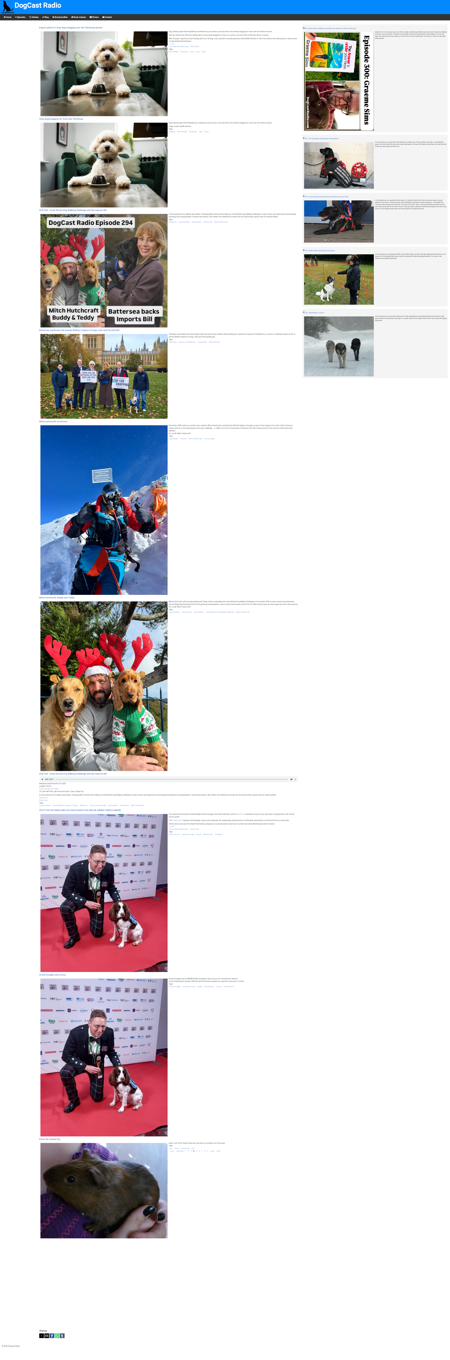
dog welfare (196, 222)
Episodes (21, 17)
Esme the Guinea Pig (49, 1139)
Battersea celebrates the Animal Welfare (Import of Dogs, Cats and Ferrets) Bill (79, 330)
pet (193, 1148)
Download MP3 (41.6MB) (48, 789)
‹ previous (179, 1151)
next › (213, 1151)
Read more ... (44, 798)
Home (8, 17)
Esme (177, 1148)
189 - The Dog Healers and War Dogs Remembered (321, 138)
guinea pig (185, 1148)
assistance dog (188, 834)
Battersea (172, 222)
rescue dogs (209, 439)
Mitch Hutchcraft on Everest (53, 421)
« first (172, 1151)
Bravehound (241, 814)
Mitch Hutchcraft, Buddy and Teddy (56, 597)
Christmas (184, 52)
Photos (95, 17)
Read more (194, 46)
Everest (183, 439)
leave (204, 52)
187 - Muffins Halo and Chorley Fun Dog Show (320, 250)
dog (191, 52)
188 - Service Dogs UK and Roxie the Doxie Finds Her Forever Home (327, 197)
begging (172, 132)
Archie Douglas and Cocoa (52, 974)
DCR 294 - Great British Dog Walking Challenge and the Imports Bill (73, 210)
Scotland (218, 834)
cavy (170, 1148)
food (197, 52)
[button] (41, 1335)
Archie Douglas (175, 986)
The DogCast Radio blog (178, 46)
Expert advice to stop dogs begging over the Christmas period (70, 27)
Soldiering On (177, 820)
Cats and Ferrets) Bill (98, 805)
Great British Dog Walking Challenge (220, 612)
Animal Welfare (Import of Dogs (65, 805)
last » (219, 1151)
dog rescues (187, 612)
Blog (46, 17)
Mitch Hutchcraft (221, 222)
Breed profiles (61, 17)
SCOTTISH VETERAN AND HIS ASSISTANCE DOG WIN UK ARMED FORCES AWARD (80, 810)
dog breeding (184, 222)
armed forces (174, 834)
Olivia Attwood (214, 342)
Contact (108, 17)
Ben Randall (173, 52)
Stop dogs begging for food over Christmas (61, 119)
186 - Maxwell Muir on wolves (314, 313)
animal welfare (45, 805)
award (198, 834)
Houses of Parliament (187, 342)
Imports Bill (207, 222)
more (172, 44)
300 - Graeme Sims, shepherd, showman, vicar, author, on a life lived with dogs (330, 28)
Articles (35, 17)
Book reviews (79, 17)
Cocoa (218, 986)
